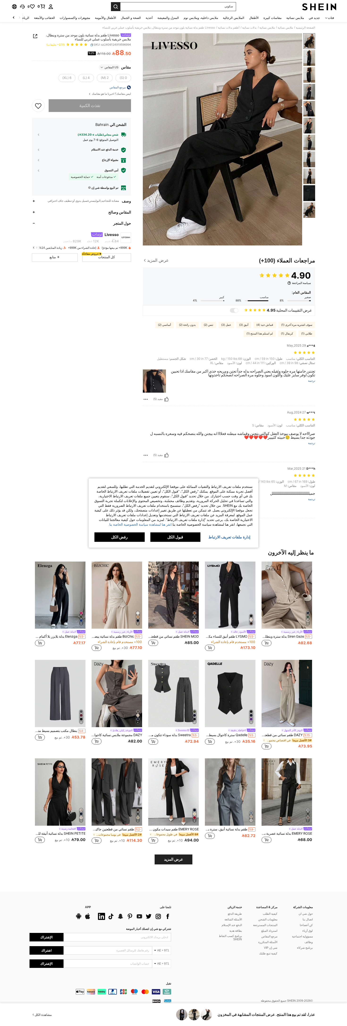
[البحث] (115, 6)
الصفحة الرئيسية (305, 27)
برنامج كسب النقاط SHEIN (230, 937)
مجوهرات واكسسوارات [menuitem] (75, 18)
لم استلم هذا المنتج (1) (259, 333)
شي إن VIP (270, 947)
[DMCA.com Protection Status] (156, 1001)
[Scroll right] (13, 17)
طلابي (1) (306, 333)
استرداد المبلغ (269, 930)
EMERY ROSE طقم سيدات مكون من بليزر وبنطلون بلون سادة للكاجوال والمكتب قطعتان (173, 829)
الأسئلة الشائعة (233, 919)
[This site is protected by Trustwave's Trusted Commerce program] (167, 1001)
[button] (22, 6)
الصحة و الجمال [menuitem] (131, 18)
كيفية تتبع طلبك (268, 953)
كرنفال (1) (287, 333)
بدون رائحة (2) (187, 324)
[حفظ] (38, 105)
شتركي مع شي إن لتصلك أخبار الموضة (148, 929)
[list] (133, 916)
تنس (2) (208, 324)
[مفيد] (166, 399)
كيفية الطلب (270, 913)
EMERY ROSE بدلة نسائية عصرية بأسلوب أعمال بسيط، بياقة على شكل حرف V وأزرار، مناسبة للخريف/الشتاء (287, 833)
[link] (42, 6)
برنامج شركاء (305, 947)
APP (88, 907)
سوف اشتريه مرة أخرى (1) (296, 324)
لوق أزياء (307, 930)
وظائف (309, 942)
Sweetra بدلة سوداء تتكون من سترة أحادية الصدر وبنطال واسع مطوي (173, 735)
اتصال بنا (308, 919)
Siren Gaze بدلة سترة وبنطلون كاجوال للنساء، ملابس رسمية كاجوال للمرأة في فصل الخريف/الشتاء (286, 636)
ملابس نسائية (285, 27)
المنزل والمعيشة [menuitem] (168, 18)
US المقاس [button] (111, 67)
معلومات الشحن (267, 919)
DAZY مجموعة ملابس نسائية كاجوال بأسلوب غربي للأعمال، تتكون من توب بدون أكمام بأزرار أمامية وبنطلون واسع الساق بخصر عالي (117, 735)
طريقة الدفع (235, 913)
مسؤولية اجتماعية (302, 936)
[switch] (234, 310)
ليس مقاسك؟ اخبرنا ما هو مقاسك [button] (111, 93)
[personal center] (51, 6)
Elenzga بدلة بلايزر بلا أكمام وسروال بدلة (60, 636)
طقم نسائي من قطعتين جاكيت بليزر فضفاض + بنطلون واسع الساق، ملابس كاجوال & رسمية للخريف (116, 829)
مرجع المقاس (269, 936)
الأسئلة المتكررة (267, 942)
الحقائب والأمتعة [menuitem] (44, 18)
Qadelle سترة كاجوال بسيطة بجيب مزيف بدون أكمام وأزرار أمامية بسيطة (229, 735)
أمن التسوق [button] (111, 170)
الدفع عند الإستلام (232, 925)
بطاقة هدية (235, 930)
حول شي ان (306, 913)
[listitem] (287, 607)
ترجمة (311, 380)
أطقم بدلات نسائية (228, 27)
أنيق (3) (243, 324)
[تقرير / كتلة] (145, 399)
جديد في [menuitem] (314, 18)
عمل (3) (226, 324)
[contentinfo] (100, 992)
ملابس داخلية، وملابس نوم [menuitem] (201, 18)
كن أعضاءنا (306, 925)
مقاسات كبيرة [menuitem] (272, 18)
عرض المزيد (173, 859)
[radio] (123, 78)
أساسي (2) (164, 324)
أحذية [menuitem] (149, 18)
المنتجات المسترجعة (265, 925)
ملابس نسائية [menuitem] (295, 18)
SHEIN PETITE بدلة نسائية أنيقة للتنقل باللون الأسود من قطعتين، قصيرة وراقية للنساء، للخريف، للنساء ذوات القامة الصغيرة (60, 833)
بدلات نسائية (249, 27)
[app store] (87, 918)
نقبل (168, 983)
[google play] (78, 918)
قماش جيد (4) (264, 324)
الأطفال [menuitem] (254, 18)
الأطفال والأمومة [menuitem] (105, 18)
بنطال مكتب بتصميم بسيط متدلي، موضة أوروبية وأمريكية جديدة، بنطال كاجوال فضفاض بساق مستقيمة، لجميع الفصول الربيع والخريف (60, 731)
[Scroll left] (19, 17)
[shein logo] (319, 6)
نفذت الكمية (89, 105)
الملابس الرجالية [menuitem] (233, 18)
